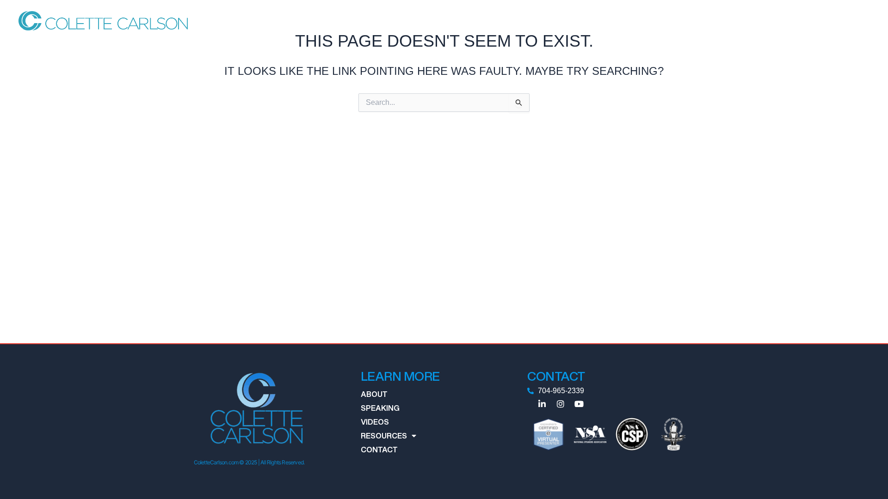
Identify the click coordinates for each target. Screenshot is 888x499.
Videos (606, 20)
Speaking (568, 20)
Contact (700, 20)
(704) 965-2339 (840, 20)
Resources (647, 20)
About (531, 20)
